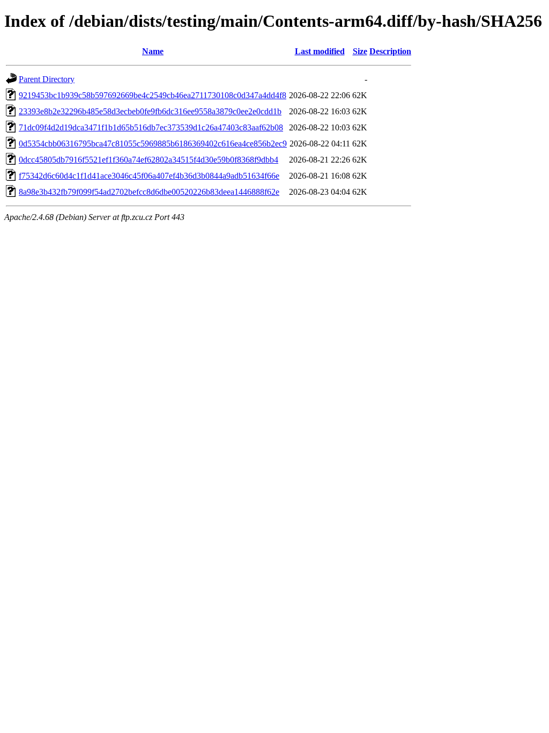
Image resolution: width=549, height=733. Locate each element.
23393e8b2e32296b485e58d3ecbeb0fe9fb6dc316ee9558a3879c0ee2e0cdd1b (150, 111)
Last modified (320, 51)
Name (153, 51)
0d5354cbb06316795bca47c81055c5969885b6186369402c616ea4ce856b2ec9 (153, 143)
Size (360, 51)
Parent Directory (47, 79)
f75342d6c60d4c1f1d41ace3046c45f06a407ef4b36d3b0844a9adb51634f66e (149, 175)
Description (390, 51)
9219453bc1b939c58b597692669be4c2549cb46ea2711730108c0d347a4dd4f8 (152, 95)
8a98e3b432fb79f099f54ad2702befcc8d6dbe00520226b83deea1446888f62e (149, 191)
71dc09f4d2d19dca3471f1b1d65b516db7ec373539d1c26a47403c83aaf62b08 (151, 127)
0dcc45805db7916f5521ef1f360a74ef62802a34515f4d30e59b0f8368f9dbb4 (148, 159)
